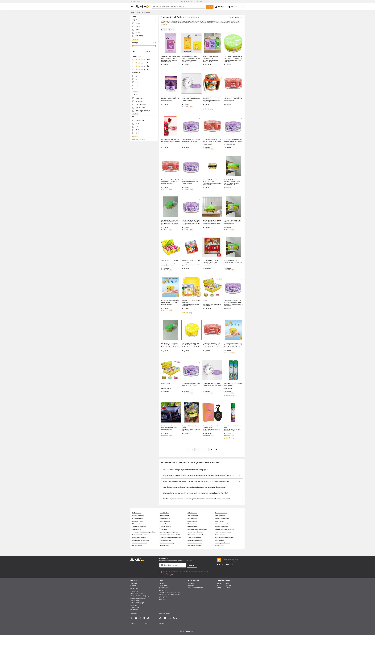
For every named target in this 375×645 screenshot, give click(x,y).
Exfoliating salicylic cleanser (222, 543)
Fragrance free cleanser (166, 524)
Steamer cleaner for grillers (139, 537)
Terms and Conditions (165, 589)
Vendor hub (191, 585)
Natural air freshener (165, 521)
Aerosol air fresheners (165, 526)
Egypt (218, 585)
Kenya (227, 583)
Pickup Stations (134, 607)
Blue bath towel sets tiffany (167, 543)
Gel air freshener (219, 521)
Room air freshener (220, 515)
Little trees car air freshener (139, 526)
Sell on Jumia (136, 1)
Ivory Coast (220, 589)
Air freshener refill (192, 521)
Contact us (133, 585)
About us (161, 583)
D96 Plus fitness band (165, 540)
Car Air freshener (136, 513)
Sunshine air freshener (221, 513)
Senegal (228, 587)
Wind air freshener (164, 513)
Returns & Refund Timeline (137, 604)
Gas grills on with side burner (195, 532)
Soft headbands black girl (194, 537)
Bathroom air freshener (138, 524)
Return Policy (133, 605)
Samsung (161, 623)
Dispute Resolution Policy (137, 602)
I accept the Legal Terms (168, 575)
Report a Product (134, 600)
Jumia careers (163, 585)
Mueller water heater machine (139, 543)
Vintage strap (163, 529)
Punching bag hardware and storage (224, 529)
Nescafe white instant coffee (195, 540)
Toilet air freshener (164, 515)
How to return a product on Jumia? (139, 597)
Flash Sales (162, 599)
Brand (163, 30)
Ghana (219, 587)
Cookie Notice (163, 596)
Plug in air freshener (193, 524)
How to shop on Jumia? (136, 593)
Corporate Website (164, 587)
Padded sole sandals (220, 535)
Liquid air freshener (165, 518)
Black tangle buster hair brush (195, 535)
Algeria (219, 583)
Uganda (228, 589)
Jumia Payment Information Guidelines (169, 594)
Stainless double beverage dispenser (224, 537)
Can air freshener (136, 529)
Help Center (133, 583)
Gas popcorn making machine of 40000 (170, 535)
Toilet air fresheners (193, 515)
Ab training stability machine (139, 535)
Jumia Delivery (134, 609)
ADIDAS (132, 623)
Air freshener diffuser (137, 518)
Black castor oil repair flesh (194, 545)
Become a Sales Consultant (195, 587)
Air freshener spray (192, 513)
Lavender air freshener (138, 521)
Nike (146, 623)
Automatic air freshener (138, 515)
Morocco (228, 585)
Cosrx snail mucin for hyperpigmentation (170, 537)
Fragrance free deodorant (221, 526)
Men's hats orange (164, 545)
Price (170, 30)
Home (132, 12)
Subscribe (191, 565)
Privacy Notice (163, 590)
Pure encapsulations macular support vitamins (144, 532)
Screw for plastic (219, 540)
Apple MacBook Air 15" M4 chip (140, 540)
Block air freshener (192, 518)
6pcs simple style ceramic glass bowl (169, 532)
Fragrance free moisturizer (222, 518)
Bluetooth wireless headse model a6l (197, 529)
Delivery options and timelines (138, 595)
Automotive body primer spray (223, 532)
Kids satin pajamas (137, 545)
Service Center (134, 591)
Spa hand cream (219, 545)
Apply (154, 43)
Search (210, 6)
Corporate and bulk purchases (138, 598)
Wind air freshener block (221, 524)
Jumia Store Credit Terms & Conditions (169, 592)
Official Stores (163, 598)
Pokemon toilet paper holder (195, 543)
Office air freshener (192, 526)
